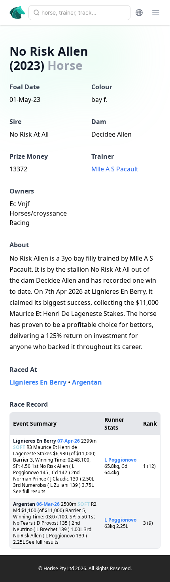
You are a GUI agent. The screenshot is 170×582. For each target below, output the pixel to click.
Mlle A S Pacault (114, 169)
